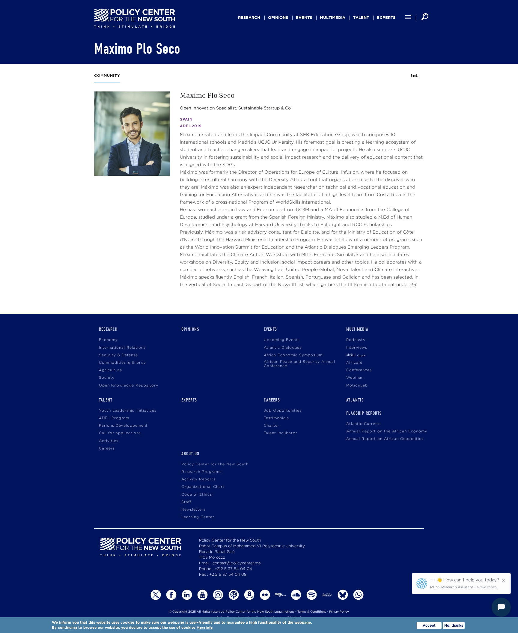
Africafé (354, 362)
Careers (107, 448)
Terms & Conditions (311, 612)
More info (205, 628)
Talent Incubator (280, 433)
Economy (108, 340)
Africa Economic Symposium (293, 355)
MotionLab (357, 385)
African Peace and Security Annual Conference (299, 364)
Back (414, 76)
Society (107, 377)
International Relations (122, 347)
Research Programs (201, 471)
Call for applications (120, 433)
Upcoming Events (282, 340)
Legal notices (284, 612)
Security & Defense (118, 355)
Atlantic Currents (364, 423)
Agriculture (110, 370)
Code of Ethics (196, 494)
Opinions (278, 17)
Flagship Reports (364, 413)
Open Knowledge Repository (128, 385)
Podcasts (355, 340)
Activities (108, 441)
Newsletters (193, 509)
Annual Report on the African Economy (386, 431)
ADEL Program (114, 418)
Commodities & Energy (122, 362)
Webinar (354, 377)
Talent (361, 17)
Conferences (359, 370)
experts (386, 17)
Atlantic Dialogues (283, 347)
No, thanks (453, 625)
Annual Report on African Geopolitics (385, 438)
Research (249, 17)
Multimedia (332, 17)
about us (190, 453)
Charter (271, 425)
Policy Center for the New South (215, 464)
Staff (186, 502)
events (304, 17)
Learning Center (197, 517)
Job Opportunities (283, 410)
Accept (429, 625)
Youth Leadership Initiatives (127, 410)
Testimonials (276, 418)
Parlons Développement (123, 425)
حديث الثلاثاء (355, 355)
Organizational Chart (203, 486)
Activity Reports (198, 479)
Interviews (356, 347)
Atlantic (355, 400)
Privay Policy (339, 612)
